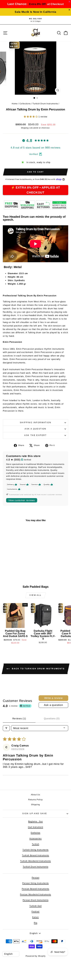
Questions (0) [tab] (52, 718)
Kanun (35, 917)
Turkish (35, 844)
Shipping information (35, 422)
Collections (25, 103)
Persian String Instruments (35, 883)
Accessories (35, 838)
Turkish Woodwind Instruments (35, 861)
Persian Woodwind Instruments (35, 894)
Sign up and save (34, 813)
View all (35, 595)
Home (15, 103)
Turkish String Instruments (35, 850)
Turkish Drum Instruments (45, 103)
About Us (35, 794)
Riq (35, 923)
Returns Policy (35, 799)
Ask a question (35, 429)
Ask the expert (35, 435)
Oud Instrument (35, 827)
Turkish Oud (35, 906)
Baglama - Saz (35, 821)
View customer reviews (21, 500)
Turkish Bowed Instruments (35, 855)
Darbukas (35, 833)
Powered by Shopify (36, 956)
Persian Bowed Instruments (35, 889)
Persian (35, 877)
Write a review (53, 698)
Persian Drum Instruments (36, 900)
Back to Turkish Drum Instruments (38, 668)
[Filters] (6, 728)
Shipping (25, 128)
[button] (31, 116)
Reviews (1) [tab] (19, 718)
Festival (35, 911)
